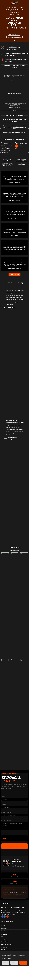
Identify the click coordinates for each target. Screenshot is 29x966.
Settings (14, 962)
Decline (5, 962)
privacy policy (24, 957)
